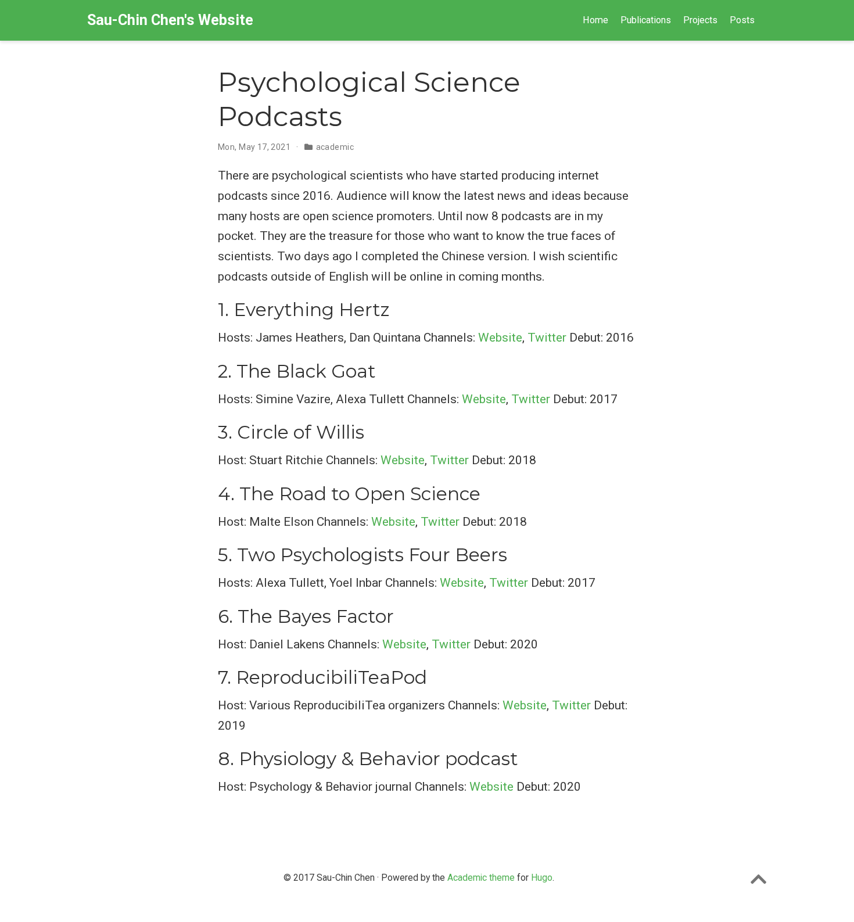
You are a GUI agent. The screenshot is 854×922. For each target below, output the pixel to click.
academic (335, 147)
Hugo (541, 877)
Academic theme (481, 877)
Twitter (547, 338)
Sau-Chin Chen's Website (170, 20)
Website (500, 338)
